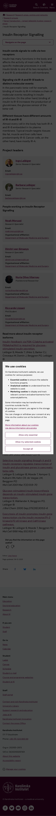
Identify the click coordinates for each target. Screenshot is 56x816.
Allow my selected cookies (28, 442)
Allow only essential (28, 435)
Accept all (28, 448)
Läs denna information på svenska (21, 428)
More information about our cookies (22, 425)
